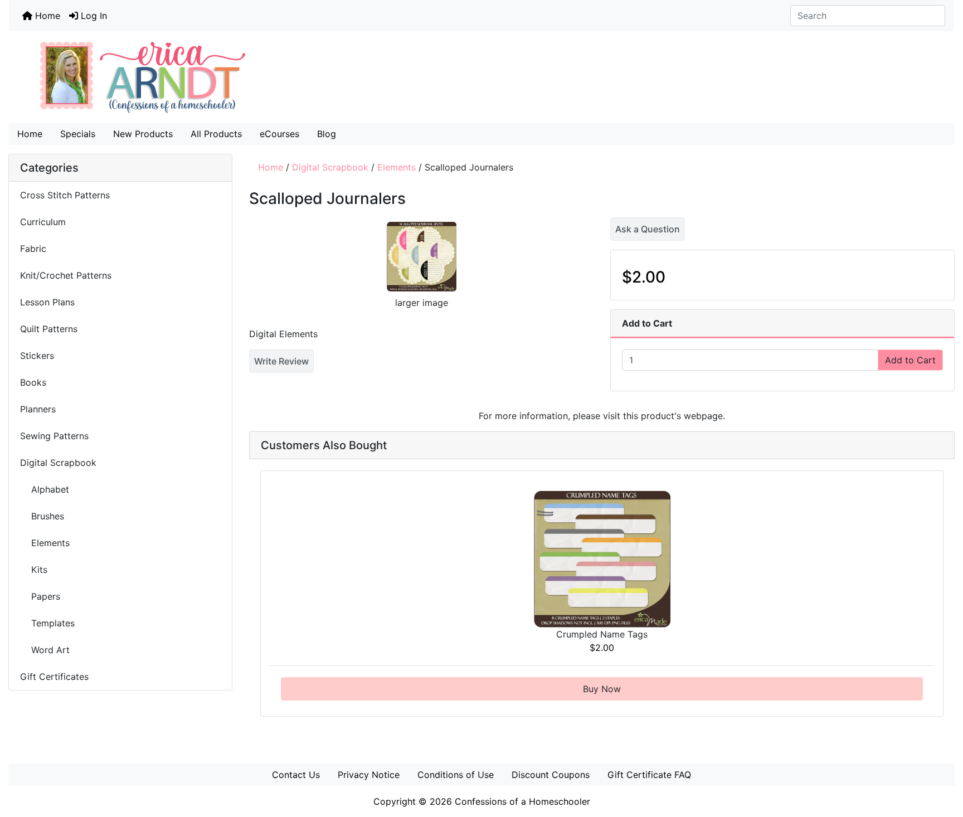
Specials (77, 133)
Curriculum (44, 221)
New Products (143, 133)
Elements (396, 167)
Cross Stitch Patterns (65, 195)
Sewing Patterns (54, 435)
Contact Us (296, 774)
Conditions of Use (455, 774)
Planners (38, 409)
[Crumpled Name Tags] (602, 558)
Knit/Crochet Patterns (65, 275)
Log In (92, 15)
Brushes (42, 516)
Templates (47, 623)
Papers (40, 596)
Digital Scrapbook (330, 167)
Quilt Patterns (48, 328)
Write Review (281, 361)
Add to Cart (910, 360)
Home (46, 15)
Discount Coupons (551, 774)
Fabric (33, 248)
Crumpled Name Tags (602, 634)
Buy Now (602, 688)
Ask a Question (647, 229)
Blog (326, 133)
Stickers (37, 355)
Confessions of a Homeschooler (522, 801)
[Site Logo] (481, 77)
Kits (33, 569)
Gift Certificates (54, 676)
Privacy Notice (369, 774)
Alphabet (44, 489)
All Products (216, 133)
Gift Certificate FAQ (649, 774)
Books (33, 382)
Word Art (45, 649)
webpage (703, 415)
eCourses (279, 133)
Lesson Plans (47, 302)
